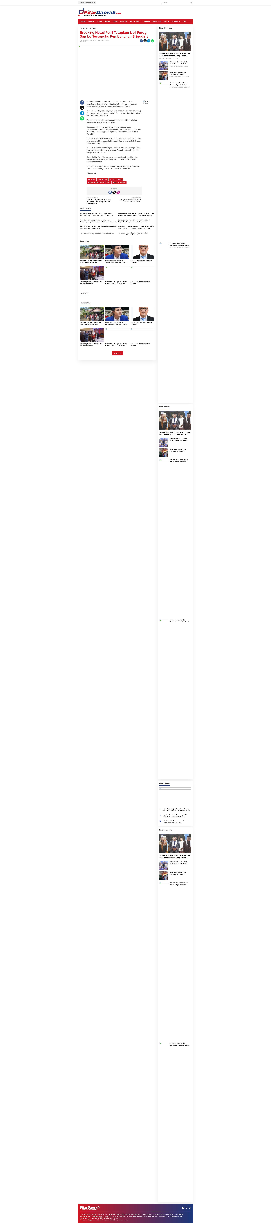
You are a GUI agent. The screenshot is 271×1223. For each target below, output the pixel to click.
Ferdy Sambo (102, 179)
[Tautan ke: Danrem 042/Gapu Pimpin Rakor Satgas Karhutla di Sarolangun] (163, 161)
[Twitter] (114, 192)
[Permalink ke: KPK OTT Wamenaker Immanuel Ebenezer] (143, 252)
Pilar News (83, 41)
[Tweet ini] (145, 40)
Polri (108, 183)
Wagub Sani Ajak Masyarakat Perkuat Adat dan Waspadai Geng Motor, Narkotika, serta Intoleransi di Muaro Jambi (174, 54)
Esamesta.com (98, 1216)
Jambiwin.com (111, 1216)
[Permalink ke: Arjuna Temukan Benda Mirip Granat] (143, 273)
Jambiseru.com (122, 1214)
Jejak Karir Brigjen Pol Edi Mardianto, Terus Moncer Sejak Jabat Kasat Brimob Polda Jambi (176, 810)
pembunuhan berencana (96, 183)
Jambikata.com (85, 1216)
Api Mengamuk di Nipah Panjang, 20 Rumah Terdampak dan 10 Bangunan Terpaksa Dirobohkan (180, 73)
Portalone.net (85, 1218)
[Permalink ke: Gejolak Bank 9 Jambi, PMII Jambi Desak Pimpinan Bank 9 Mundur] (117, 252)
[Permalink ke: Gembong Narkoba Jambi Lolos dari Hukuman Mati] (92, 273)
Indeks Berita (123, 1220)
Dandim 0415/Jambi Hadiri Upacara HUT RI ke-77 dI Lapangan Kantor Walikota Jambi (99, 201)
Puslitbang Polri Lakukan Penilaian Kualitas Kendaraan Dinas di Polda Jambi (133, 234)
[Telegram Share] (148, 40)
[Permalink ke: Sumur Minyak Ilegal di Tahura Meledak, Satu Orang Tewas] (117, 273)
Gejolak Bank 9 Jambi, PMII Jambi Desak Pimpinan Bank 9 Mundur (115, 261)
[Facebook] (110, 192)
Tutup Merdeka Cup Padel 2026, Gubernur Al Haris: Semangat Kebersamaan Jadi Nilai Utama (180, 63)
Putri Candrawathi (119, 183)
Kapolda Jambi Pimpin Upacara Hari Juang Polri (97, 233)
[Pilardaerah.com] (99, 12)
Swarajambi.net (151, 1216)
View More (117, 353)
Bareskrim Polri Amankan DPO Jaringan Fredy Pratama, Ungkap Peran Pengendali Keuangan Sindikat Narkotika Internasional (96, 214)
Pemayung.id (174, 1216)
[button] (191, 2)
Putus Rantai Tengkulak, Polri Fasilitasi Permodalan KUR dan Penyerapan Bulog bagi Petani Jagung (136, 214)
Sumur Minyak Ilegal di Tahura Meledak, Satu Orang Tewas (116, 282)
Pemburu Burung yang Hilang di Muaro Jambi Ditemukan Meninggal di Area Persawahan (91, 261)
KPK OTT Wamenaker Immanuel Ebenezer (142, 261)
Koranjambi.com (150, 1214)
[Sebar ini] (141, 40)
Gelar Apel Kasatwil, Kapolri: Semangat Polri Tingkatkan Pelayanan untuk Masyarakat (133, 221)
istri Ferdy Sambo (116, 179)
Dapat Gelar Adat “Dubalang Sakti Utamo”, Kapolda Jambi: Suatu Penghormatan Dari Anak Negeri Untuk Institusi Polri (176, 816)
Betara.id (121, 1216)
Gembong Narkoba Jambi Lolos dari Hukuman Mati (91, 282)
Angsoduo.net (163, 1214)
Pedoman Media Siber (109, 1220)
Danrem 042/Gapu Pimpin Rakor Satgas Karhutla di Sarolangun (179, 84)
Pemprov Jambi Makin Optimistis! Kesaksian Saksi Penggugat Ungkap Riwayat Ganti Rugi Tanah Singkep (180, 244)
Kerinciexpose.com (111, 1218)
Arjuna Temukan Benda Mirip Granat (141, 282)
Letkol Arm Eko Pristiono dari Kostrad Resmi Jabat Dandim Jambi (175, 822)
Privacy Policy (86, 1220)
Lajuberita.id (176, 1214)
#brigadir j (91, 179)
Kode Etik (96, 1220)
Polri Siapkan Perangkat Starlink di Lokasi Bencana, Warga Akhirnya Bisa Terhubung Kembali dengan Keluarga (97, 221)
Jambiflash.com (136, 1214)
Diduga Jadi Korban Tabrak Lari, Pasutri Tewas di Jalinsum (131, 199)
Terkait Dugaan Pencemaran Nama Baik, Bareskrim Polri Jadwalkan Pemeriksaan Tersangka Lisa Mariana (136, 227)
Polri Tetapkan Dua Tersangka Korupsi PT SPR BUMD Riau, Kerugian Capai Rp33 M (98, 227)
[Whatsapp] (152, 40)
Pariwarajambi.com (135, 1216)
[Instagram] (118, 192)
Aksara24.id (97, 1218)
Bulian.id (163, 1216)
